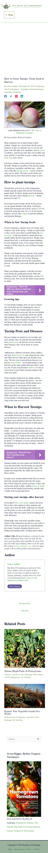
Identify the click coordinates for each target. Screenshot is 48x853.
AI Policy (36, 849)
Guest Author (13, 563)
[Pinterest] (16, 96)
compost (24, 213)
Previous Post (24, 603)
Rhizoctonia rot (18, 355)
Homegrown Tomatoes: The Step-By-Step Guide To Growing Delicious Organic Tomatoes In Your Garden (23, 826)
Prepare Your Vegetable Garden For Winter (22, 712)
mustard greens (22, 170)
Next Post (24, 610)
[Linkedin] (22, 96)
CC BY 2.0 (33, 130)
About (16, 849)
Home (10, 849)
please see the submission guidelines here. (22, 579)
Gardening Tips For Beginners (14, 717)
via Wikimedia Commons (28, 131)
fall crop (9, 157)
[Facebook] (5, 96)
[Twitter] (11, 96)
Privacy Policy (25, 849)
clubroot (31, 367)
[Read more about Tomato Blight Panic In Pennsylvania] (24, 648)
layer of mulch (38, 486)
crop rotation (16, 362)
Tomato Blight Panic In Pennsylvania (22, 671)
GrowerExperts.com (24, 546)
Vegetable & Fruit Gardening (31, 89)
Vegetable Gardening (12, 92)
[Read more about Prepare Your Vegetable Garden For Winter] (24, 695)
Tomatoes (7, 674)
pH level (31, 195)
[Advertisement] (24, 48)
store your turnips (22, 502)
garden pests (13, 342)
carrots (42, 150)
